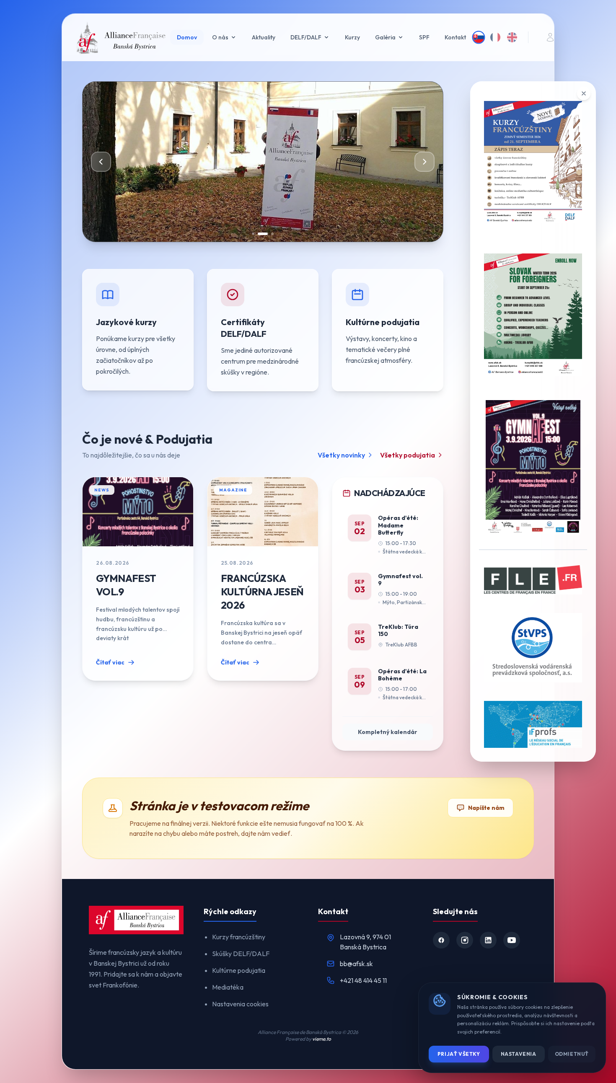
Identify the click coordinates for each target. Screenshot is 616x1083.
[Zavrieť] (583, 93)
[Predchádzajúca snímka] (101, 162)
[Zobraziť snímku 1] (253, 234)
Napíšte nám (486, 808)
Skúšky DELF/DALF (240, 953)
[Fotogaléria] (308, 161)
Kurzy (352, 37)
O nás (220, 37)
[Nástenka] (550, 37)
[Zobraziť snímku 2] (263, 234)
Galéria (385, 37)
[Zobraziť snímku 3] (272, 234)
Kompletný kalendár (387, 732)
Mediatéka (227, 987)
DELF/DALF (305, 37)
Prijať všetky (458, 1054)
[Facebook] (441, 940)
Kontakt (455, 37)
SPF (424, 37)
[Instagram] (464, 940)
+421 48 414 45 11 (363, 980)
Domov (187, 37)
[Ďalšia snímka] (424, 162)
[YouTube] (511, 940)
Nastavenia (518, 1054)
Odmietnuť (572, 1054)
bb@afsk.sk (356, 963)
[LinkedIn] (488, 940)
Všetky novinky (341, 455)
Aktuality (263, 37)
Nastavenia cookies (240, 1004)
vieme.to (321, 1039)
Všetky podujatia (407, 455)
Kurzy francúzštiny (238, 937)
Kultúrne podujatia (238, 970)
